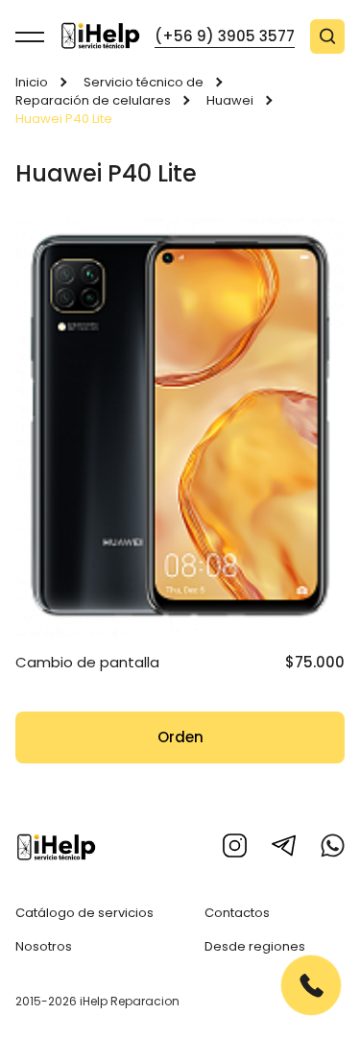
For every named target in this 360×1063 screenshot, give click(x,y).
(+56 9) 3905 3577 (225, 36)
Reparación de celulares (93, 100)
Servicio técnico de (144, 82)
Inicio (31, 82)
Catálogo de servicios (84, 913)
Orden (180, 737)
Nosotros (43, 946)
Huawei (229, 100)
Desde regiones (254, 946)
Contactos (237, 913)
